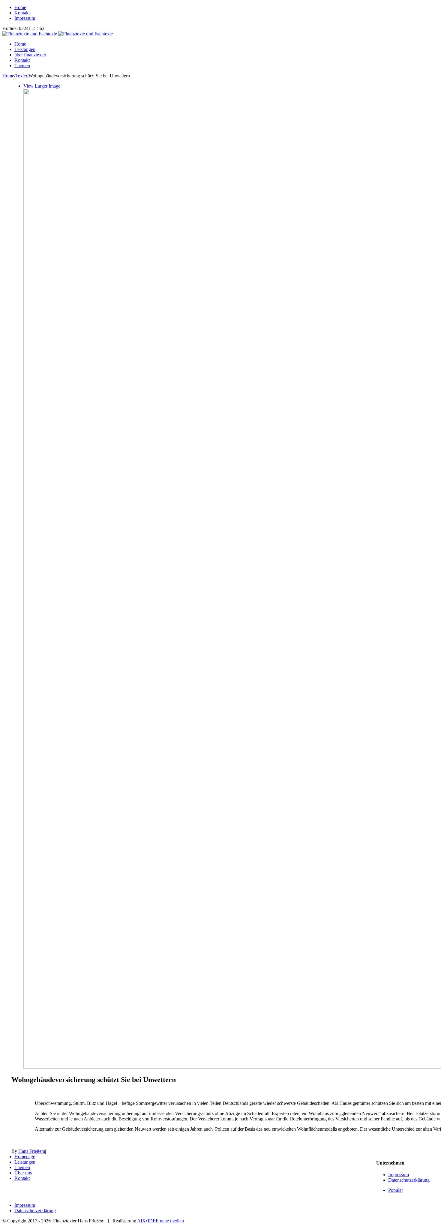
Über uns (23, 1172)
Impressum (398, 1174)
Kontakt (22, 1178)
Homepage (24, 1156)
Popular (395, 1190)
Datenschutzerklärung (409, 1180)
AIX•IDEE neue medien (160, 1220)
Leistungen (24, 1162)
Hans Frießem (31, 1151)
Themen (22, 1167)
